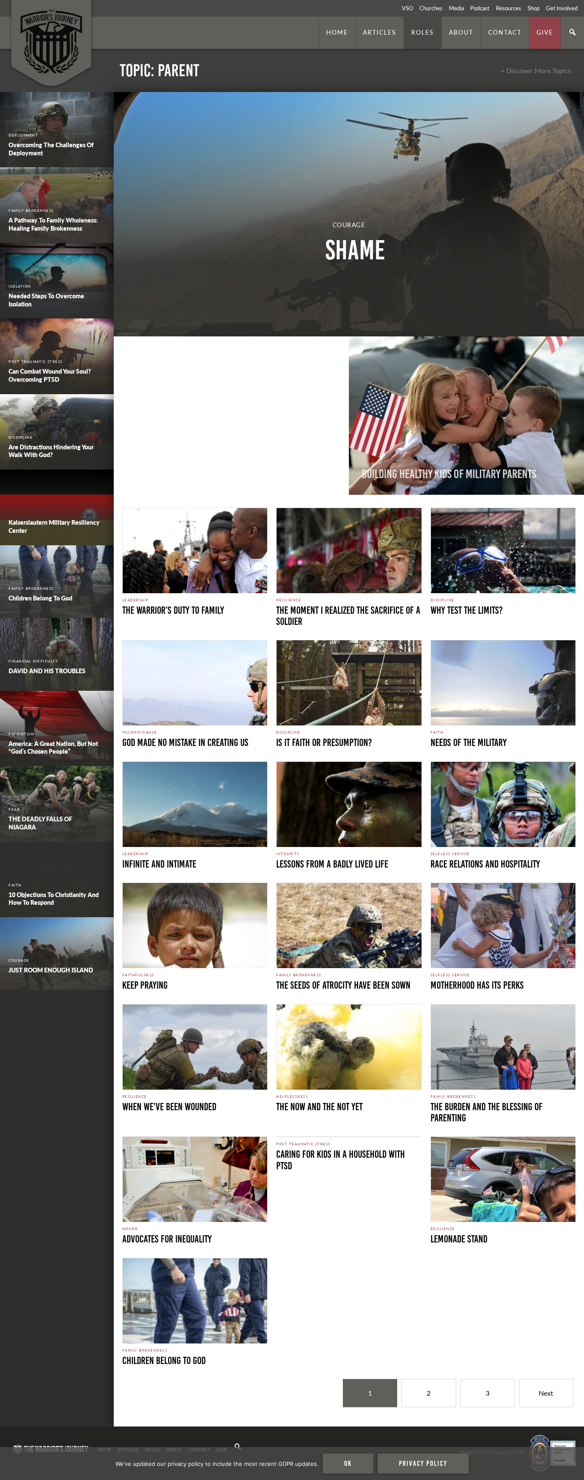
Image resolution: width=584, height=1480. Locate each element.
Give (545, 32)
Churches (430, 8)
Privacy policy (423, 1463)
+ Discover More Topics (536, 70)
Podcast (480, 8)
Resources (508, 8)
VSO (407, 8)
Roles (422, 32)
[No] (573, 1463)
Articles (379, 32)
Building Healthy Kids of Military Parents (449, 474)
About (461, 32)
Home (337, 32)
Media (456, 8)
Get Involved (562, 8)
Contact (505, 32)
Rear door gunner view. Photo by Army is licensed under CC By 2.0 (183, 1415)
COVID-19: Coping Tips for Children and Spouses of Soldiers (226, 467)
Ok (348, 1463)
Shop (534, 8)
